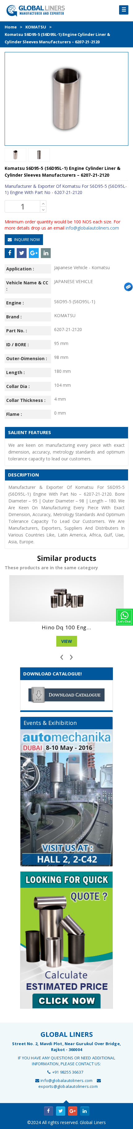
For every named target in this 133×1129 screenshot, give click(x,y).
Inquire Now (26, 239)
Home (11, 27)
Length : (15, 372)
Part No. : (16, 331)
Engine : (15, 303)
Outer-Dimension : (26, 358)
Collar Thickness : (25, 400)
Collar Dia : (18, 386)
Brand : (14, 317)
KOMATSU (35, 27)
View (66, 641)
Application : (20, 269)
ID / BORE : (17, 344)
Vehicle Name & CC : (27, 286)
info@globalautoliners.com (92, 228)
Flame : (14, 414)
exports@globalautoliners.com (68, 1086)
